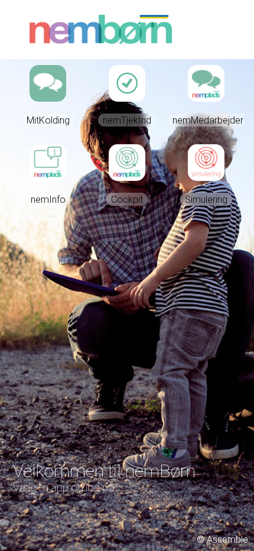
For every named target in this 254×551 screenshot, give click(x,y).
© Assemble (222, 539)
